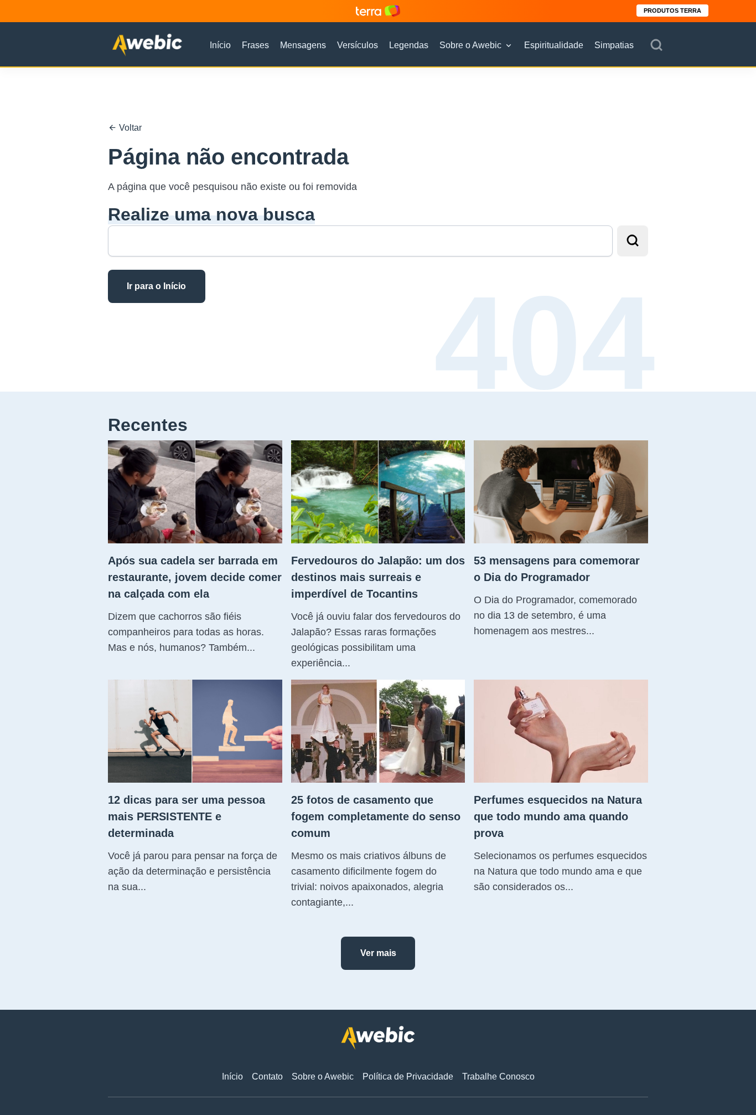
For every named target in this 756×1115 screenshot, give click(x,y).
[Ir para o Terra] (378, 10)
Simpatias (614, 45)
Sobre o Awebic (470, 45)
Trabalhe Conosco (498, 1076)
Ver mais (378, 953)
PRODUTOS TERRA (672, 10)
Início (220, 45)
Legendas (408, 45)
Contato (267, 1076)
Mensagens (303, 45)
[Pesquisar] (656, 45)
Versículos (357, 45)
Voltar (129, 127)
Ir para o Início (156, 286)
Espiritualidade (553, 45)
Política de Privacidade (408, 1076)
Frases (255, 45)
